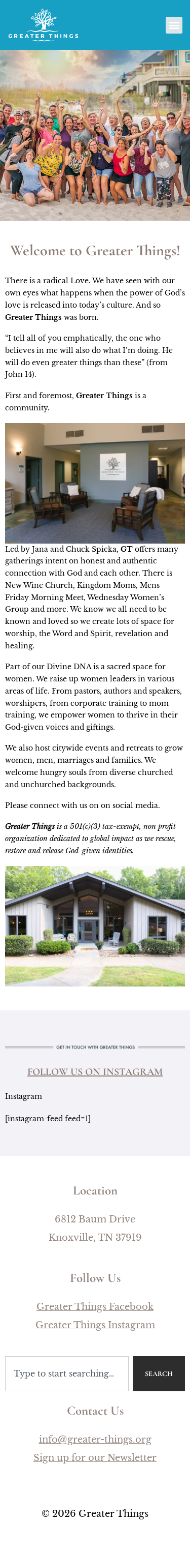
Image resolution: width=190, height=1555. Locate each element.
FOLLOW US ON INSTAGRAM (95, 1072)
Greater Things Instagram (95, 1325)
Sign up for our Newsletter (95, 1457)
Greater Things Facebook (95, 1306)
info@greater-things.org (95, 1439)
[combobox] (67, 1373)
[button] (174, 25)
